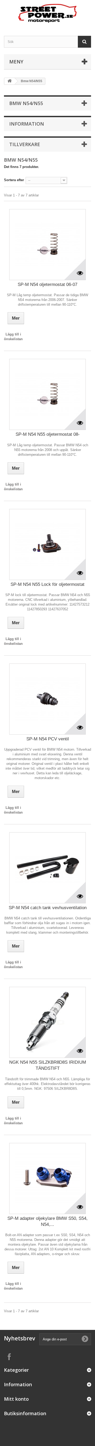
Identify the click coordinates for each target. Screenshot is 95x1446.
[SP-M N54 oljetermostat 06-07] (47, 245)
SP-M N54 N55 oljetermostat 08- (48, 434)
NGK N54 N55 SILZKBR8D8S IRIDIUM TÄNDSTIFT (47, 1065)
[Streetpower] (47, 13)
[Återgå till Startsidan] (9, 81)
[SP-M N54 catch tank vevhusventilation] (47, 868)
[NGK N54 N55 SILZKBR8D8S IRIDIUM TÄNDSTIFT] (47, 1022)
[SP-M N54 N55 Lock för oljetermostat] (47, 544)
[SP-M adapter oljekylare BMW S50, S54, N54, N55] (47, 1178)
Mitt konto (16, 1399)
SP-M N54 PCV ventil (47, 738)
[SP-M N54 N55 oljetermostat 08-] (47, 394)
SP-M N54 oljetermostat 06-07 (47, 284)
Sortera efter (14, 180)
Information (26, 124)
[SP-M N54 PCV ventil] (47, 699)
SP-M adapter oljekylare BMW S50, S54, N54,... (47, 1221)
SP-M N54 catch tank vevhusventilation (48, 907)
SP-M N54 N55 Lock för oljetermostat (47, 584)
